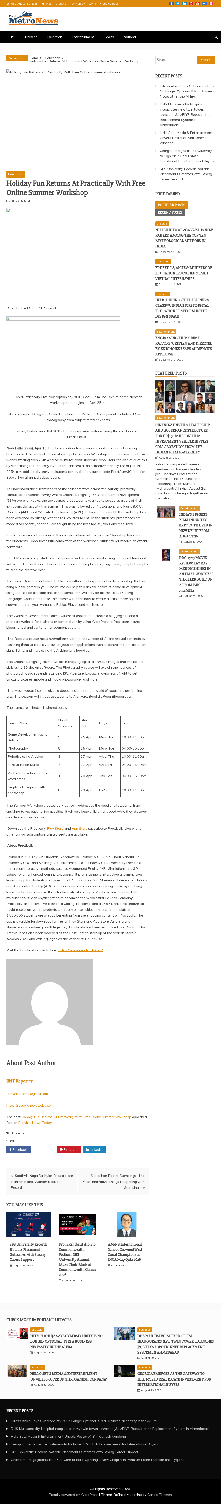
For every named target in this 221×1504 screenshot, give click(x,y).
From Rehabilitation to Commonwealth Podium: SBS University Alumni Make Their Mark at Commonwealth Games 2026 (77, 1259)
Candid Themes (159, 1494)
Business (30, 37)
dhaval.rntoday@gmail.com (27, 1094)
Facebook (171, 3)
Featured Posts (171, 373)
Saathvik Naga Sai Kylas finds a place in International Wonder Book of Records (42, 1181)
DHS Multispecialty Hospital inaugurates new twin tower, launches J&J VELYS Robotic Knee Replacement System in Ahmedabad (185, 114)
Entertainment (83, 37)
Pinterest (191, 3)
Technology (77, 3)
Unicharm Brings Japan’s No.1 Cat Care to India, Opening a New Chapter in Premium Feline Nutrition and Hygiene (98, 1459)
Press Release (109, 3)
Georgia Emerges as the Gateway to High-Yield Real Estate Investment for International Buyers (187, 155)
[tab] (171, 205)
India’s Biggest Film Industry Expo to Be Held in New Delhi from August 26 (196, 525)
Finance (47, 3)
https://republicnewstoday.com (30, 1105)
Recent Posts (170, 212)
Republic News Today (35, 1122)
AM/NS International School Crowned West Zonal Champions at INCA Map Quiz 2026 (125, 1252)
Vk (204, 3)
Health (109, 37)
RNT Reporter (19, 1081)
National (129, 37)
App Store (79, 828)
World (92, 3)
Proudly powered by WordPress (74, 1494)
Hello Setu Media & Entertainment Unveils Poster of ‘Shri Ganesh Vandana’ (186, 137)
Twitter (177, 3)
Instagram (211, 3)
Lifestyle (60, 3)
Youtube (197, 3)
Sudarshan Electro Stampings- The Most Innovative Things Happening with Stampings (113, 1181)
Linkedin (184, 3)
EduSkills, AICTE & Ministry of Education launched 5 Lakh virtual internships (183, 273)
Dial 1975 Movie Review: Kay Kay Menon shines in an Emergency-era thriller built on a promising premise (196, 574)
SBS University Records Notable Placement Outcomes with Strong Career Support (28, 1252)
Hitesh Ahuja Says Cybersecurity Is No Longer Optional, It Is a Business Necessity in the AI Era (187, 91)
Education (54, 37)
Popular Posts (171, 205)
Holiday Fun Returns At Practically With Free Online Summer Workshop (76, 1117)
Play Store (55, 828)
